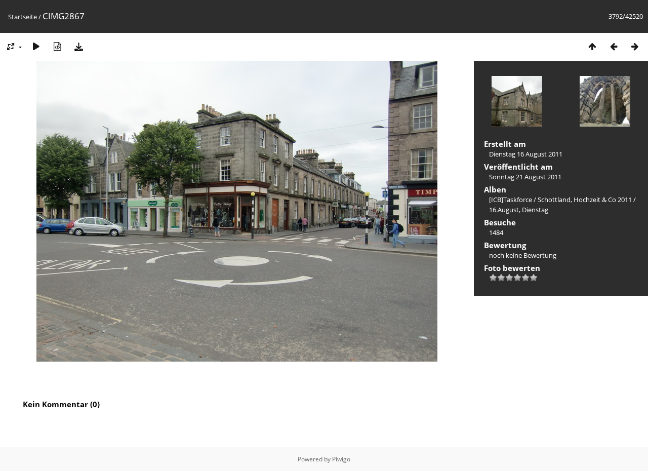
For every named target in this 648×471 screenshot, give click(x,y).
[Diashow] (36, 46)
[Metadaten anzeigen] (57, 46)
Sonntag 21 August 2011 (525, 176)
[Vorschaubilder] (592, 46)
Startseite (22, 16)
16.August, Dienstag (518, 209)
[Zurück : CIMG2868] (613, 46)
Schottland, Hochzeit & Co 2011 (585, 199)
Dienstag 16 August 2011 (525, 154)
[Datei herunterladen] (78, 46)
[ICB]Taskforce (510, 199)
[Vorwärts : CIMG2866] (634, 46)
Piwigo (341, 459)
